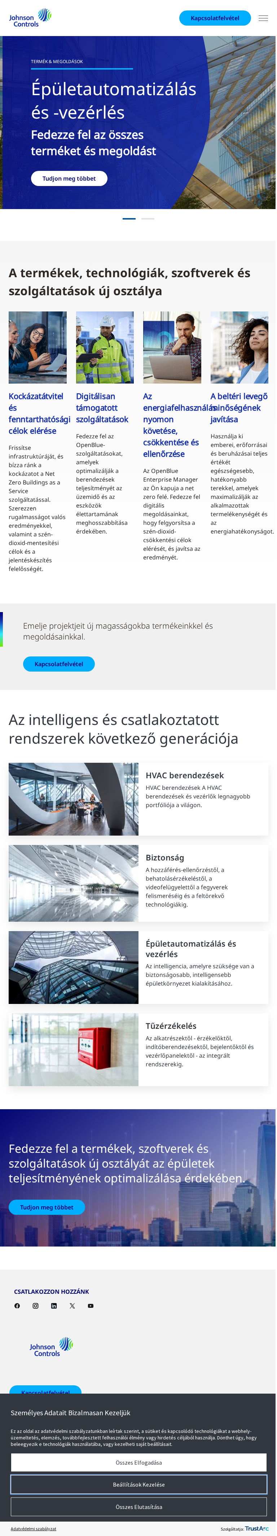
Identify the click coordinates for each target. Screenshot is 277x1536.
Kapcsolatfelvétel (209, 18)
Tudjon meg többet (47, 1212)
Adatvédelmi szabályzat (33, 1528)
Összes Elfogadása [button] (136, 1462)
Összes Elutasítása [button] (136, 1506)
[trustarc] (251, 1529)
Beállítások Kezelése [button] (136, 1484)
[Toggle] (258, 18)
